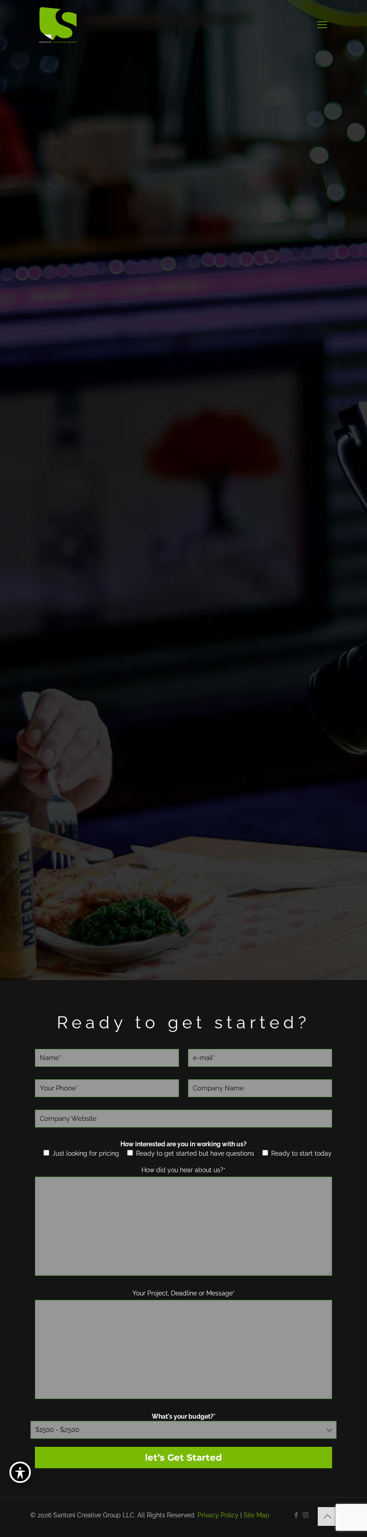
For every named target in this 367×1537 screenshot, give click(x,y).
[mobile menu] (322, 24)
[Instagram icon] (305, 1515)
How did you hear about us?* (183, 1170)
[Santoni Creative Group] (58, 24)
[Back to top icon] (327, 1516)
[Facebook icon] (296, 1515)
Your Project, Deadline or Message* (183, 1293)
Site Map (256, 1515)
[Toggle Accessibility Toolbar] (20, 1472)
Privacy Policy (218, 1515)
